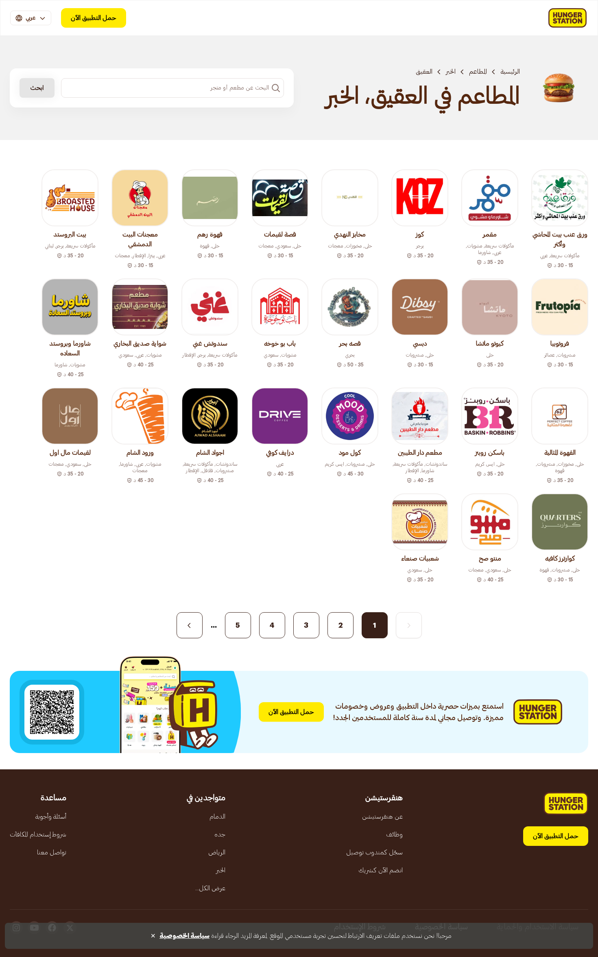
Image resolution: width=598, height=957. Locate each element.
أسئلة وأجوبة (50, 816)
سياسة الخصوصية (184, 936)
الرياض (216, 852)
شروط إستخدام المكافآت (38, 834)
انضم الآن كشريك (380, 870)
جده (219, 834)
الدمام (217, 816)
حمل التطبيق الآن (93, 18)
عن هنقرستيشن (382, 816)
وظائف (394, 834)
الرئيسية (510, 71)
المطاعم (478, 71)
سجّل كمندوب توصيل (374, 852)
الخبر (451, 71)
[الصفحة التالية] (190, 625)
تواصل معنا (51, 852)
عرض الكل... (210, 888)
